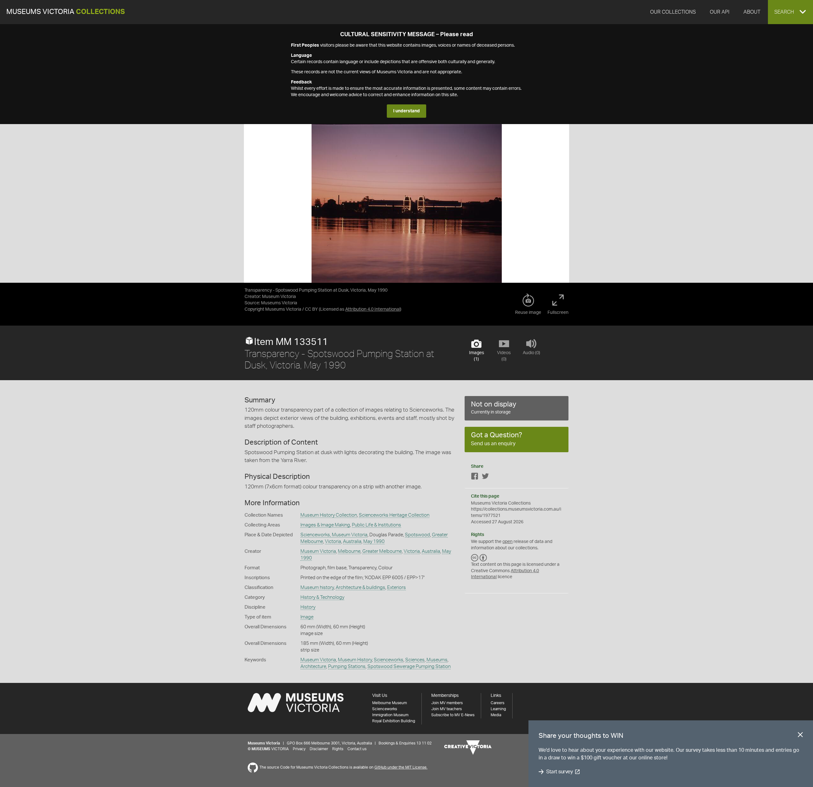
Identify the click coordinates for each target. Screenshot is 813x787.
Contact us (356, 749)
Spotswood (417, 534)
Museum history (317, 587)
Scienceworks (388, 660)
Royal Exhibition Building (393, 721)
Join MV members (447, 703)
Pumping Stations (347, 666)
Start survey (559, 771)
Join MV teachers (446, 709)
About (751, 12)
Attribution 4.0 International (372, 309)
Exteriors (396, 587)
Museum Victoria (318, 551)
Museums (437, 660)
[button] (790, 12)
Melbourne (349, 551)
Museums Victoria (65, 12)
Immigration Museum (390, 715)
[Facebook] (475, 477)
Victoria (333, 541)
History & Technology (322, 597)
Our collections (673, 12)
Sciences (415, 660)
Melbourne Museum (389, 703)
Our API (719, 12)
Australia (352, 541)
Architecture (313, 666)
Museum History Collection (328, 515)
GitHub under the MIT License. (400, 767)
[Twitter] (485, 477)
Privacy (299, 749)
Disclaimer (319, 749)
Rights (337, 749)
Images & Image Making (325, 525)
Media (496, 715)
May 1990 (374, 541)
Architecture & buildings (360, 587)
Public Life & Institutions (376, 525)
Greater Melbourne (382, 551)
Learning (498, 709)
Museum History (355, 660)
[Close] (800, 736)
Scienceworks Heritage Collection (394, 515)
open (507, 541)
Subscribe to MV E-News (452, 715)
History (307, 607)
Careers (497, 703)
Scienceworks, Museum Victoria (333, 534)
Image (306, 617)
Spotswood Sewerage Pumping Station (409, 666)
